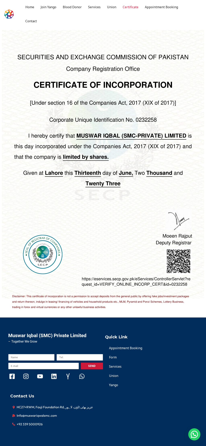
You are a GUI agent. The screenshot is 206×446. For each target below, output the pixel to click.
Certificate (130, 7)
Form (113, 357)
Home (29, 7)
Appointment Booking (161, 7)
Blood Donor (72, 7)
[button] (194, 434)
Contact (31, 21)
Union (111, 7)
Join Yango (48, 7)
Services (94, 7)
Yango (113, 385)
